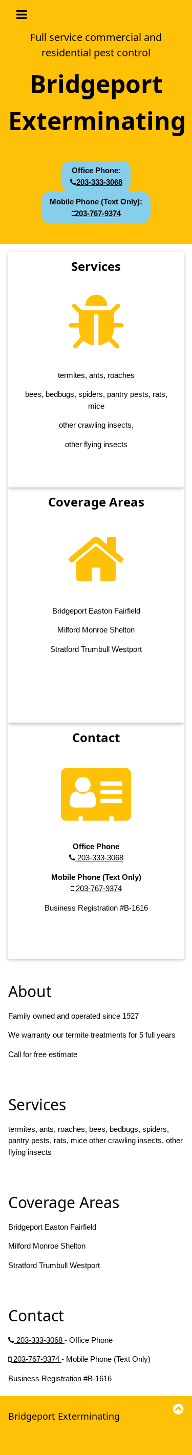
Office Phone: (97, 176)
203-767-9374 (98, 888)
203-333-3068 (99, 857)
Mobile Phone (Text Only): (96, 207)
